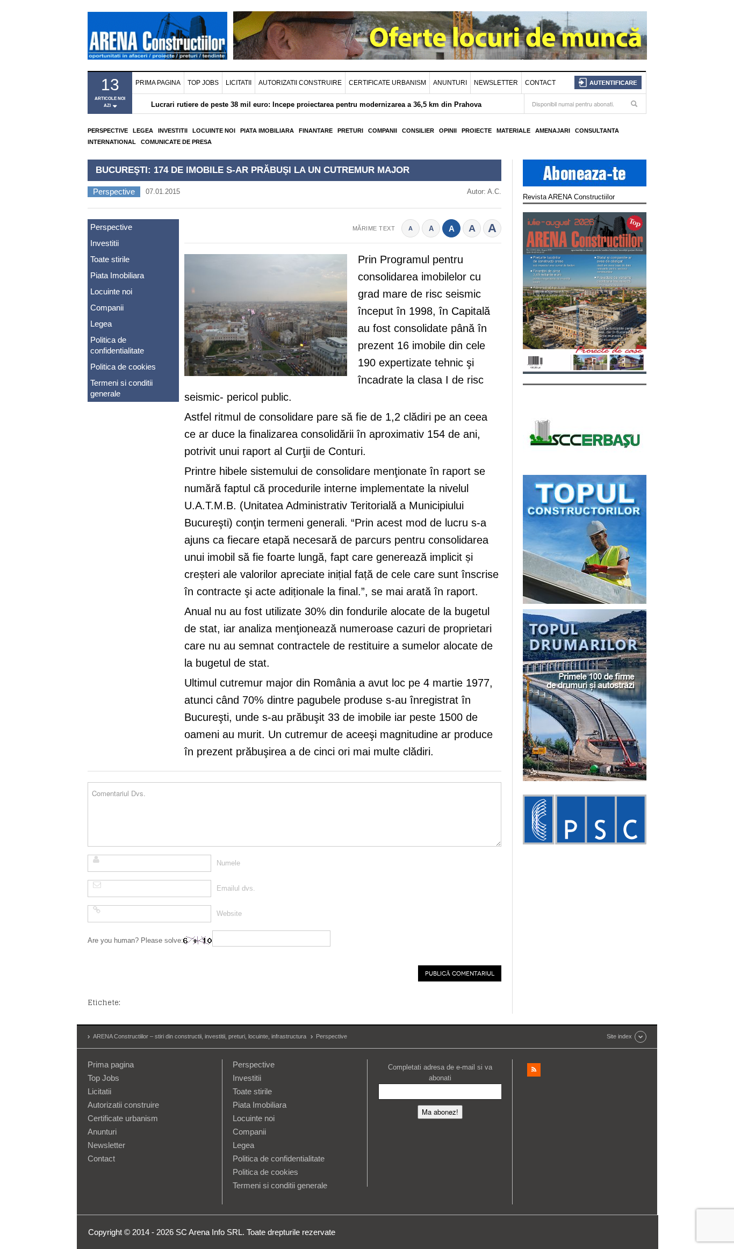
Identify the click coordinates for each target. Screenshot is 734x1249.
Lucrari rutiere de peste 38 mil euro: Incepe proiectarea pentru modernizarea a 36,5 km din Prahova (316, 99)
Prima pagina (158, 82)
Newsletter (496, 82)
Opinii (448, 130)
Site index (619, 1036)
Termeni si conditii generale (121, 388)
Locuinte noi (213, 130)
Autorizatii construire (300, 82)
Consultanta (597, 130)
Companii (382, 130)
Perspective (108, 130)
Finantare (316, 130)
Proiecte (477, 130)
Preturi (350, 130)
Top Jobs (203, 82)
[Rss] (534, 1070)
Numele (228, 863)
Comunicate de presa (176, 142)
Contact (540, 82)
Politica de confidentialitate (117, 345)
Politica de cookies (123, 366)
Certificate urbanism (387, 82)
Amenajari (552, 130)
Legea (143, 130)
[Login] (608, 82)
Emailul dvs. (236, 888)
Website (229, 913)
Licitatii (238, 82)
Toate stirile (109, 259)
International (112, 142)
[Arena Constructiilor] (157, 35)
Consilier (418, 130)
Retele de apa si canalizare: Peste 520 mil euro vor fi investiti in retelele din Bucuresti (293, 109)
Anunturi (450, 82)
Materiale (513, 130)
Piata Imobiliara (267, 130)
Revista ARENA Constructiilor (569, 197)
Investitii (173, 130)
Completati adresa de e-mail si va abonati (440, 1072)
